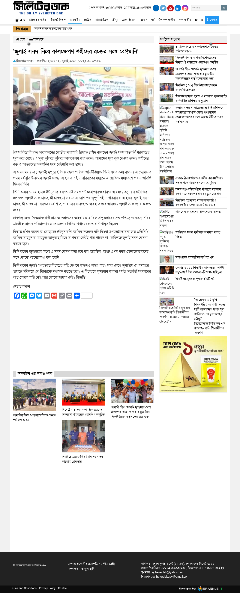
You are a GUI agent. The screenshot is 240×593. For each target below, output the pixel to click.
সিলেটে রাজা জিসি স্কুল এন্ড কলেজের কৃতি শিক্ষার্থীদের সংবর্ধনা (209, 316)
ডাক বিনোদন (129, 20)
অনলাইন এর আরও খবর (35, 373)
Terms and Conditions (23, 588)
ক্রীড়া (115, 20)
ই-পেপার (212, 20)
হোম (22, 20)
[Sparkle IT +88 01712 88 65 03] (209, 588)
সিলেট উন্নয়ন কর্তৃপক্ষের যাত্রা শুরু (131, 412)
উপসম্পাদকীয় (166, 20)
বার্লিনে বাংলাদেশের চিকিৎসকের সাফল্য (198, 212)
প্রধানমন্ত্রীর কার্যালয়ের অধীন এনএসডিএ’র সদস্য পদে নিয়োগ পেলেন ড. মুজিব (199, 180)
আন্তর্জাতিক (101, 20)
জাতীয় (87, 20)
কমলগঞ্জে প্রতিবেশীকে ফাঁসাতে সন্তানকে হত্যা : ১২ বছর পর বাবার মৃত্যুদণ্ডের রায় (198, 191)
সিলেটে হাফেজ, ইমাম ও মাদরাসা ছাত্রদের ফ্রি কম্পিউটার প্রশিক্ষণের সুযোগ (201, 98)
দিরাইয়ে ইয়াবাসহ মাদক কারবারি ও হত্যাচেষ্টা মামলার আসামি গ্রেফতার (196, 202)
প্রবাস (144, 20)
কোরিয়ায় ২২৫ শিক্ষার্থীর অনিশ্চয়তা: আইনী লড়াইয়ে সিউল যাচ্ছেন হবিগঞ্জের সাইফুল (200, 270)
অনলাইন (75, 20)
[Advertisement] (83, 338)
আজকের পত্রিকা (38, 20)
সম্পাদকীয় (184, 20)
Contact (62, 588)
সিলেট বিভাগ (58, 20)
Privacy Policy (47, 588)
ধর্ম (153, 20)
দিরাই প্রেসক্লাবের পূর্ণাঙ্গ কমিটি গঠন (196, 279)
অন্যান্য (199, 20)
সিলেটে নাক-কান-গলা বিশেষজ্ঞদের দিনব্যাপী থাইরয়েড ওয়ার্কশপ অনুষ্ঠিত (197, 60)
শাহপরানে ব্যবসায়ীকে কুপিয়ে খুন (195, 257)
